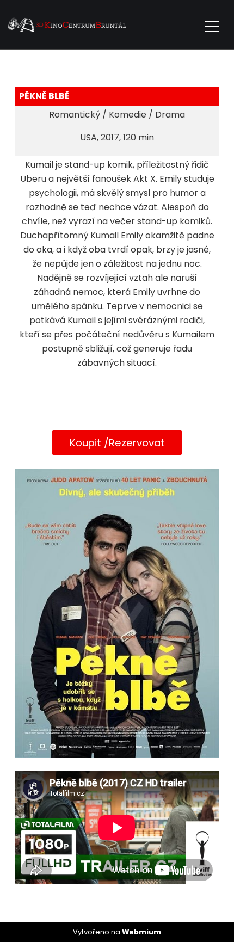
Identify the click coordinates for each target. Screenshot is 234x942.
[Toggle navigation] (212, 25)
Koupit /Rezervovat (117, 443)
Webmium (141, 932)
